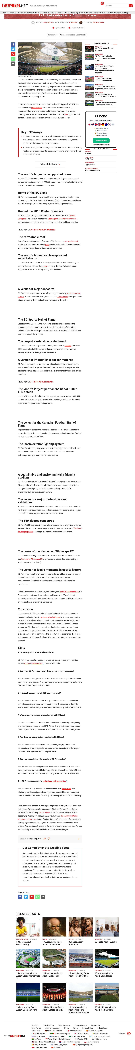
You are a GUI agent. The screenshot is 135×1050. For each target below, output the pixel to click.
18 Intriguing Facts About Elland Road (104, 974)
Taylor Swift (62, 296)
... (131, 13)
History (89, 13)
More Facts (36, 1031)
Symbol (88, 153)
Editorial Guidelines (77, 28)
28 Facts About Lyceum (106, 942)
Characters (22, 13)
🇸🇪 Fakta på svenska (100, 1034)
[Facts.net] (15, 5)
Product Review (81, 1025)
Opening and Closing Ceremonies (62, 219)
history (67, 114)
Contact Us (95, 1025)
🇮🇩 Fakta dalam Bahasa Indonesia (57, 1039)
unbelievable (36, 108)
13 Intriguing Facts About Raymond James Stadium (105, 87)
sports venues (44, 812)
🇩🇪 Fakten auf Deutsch (53, 1031)
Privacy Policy (87, 1028)
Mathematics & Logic (121, 13)
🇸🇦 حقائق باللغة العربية (77, 1036)
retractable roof (71, 241)
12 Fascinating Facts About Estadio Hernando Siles (105, 58)
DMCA (66, 1028)
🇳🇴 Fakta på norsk (38, 1036)
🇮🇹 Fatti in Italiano (38, 1034)
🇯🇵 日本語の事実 (81, 1039)
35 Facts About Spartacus (76, 943)
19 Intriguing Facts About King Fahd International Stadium (79, 1010)
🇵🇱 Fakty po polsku (91, 1042)
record (44, 266)
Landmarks (52, 35)
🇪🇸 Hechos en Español (94, 1031)
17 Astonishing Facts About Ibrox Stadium (79, 974)
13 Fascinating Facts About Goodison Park (26, 1008)
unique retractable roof (50, 617)
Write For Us (36, 1028)
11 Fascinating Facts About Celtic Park (53, 974)
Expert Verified (60, 28)
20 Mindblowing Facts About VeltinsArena (105, 1008)
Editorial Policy (48, 1025)
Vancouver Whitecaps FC (32, 559)
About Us (35, 1025)
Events (60, 13)
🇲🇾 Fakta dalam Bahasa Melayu (43, 1042)
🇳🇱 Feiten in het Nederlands (69, 1042)
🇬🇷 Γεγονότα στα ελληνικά (99, 1036)
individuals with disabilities (54, 781)
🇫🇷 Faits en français (74, 1031)
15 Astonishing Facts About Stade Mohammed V (28, 976)
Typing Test (90, 165)
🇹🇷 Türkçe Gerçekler (39, 1048)
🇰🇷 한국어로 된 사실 (99, 1039)
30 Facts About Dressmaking (23, 943)
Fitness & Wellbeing (71, 13)
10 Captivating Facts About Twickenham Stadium (106, 103)
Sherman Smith (98, 22)
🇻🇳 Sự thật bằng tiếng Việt (82, 1045)
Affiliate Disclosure (52, 1028)
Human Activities (99, 13)
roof (47, 244)
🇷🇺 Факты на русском (59, 1045)
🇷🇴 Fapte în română (39, 1045)
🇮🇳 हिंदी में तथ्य (36, 1039)
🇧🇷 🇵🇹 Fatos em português (60, 1034)
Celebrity (13, 13)
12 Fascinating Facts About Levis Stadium (103, 79)
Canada (68, 345)
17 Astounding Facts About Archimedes (53, 943)
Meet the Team (64, 1025)
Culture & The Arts (33, 13)
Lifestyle (110, 13)
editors (46, 867)
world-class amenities (69, 592)
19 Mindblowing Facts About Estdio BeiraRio (53, 1008)
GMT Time (89, 159)
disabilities (66, 789)
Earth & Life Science (49, 13)
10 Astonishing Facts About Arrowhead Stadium (105, 95)
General (82, 13)
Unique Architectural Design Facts (73, 35)
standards (56, 863)
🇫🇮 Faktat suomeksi (56, 1036)
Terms (75, 1028)
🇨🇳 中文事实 (56, 1048)
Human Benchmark (92, 170)
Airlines (5, 13)
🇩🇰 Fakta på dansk (81, 1034)
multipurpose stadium (33, 663)
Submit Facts (102, 1028)
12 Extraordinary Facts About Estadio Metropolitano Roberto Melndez (104, 69)
